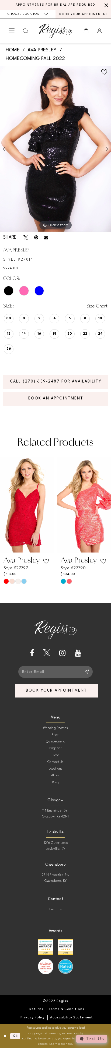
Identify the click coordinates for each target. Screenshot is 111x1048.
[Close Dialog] (5, 1036)
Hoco (55, 755)
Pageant (55, 748)
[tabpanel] (55, 149)
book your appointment (56, 690)
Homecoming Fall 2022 (35, 58)
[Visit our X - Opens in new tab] (46, 653)
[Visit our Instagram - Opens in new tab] (62, 653)
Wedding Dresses (55, 728)
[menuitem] (28, 14)
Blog (55, 782)
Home (13, 50)
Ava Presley (42, 50)
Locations (55, 768)
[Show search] (26, 31)
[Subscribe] (87, 672)
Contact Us (55, 762)
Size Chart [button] (96, 306)
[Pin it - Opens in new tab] (36, 237)
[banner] (55, 31)
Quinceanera (55, 741)
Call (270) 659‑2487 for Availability (56, 381)
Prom (55, 735)
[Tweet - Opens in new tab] (25, 237)
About (55, 775)
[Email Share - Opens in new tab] (46, 238)
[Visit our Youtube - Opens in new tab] (78, 653)
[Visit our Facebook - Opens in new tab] (32, 653)
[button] (11, 30)
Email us (55, 909)
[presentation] (27, 505)
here (69, 1044)
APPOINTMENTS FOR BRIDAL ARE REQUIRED (55, 4)
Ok (15, 1036)
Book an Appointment (56, 398)
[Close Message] (105, 5)
